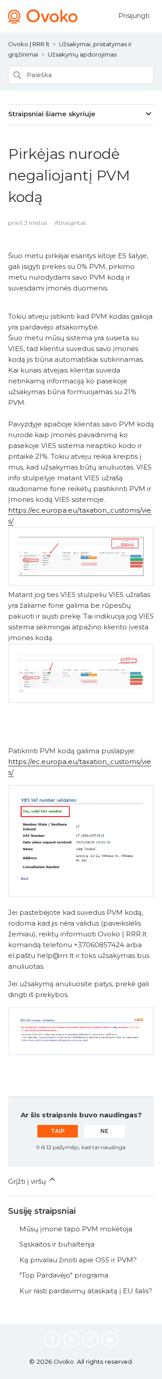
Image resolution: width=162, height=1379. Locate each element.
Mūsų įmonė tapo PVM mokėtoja (75, 1229)
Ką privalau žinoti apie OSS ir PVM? (78, 1260)
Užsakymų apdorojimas (82, 54)
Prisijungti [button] (133, 16)
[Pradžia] (42, 21)
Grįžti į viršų (28, 1181)
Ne (104, 1131)
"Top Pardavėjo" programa (63, 1275)
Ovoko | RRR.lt (29, 44)
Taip (58, 1131)
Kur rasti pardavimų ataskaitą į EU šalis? (85, 1291)
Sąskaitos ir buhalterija (56, 1244)
